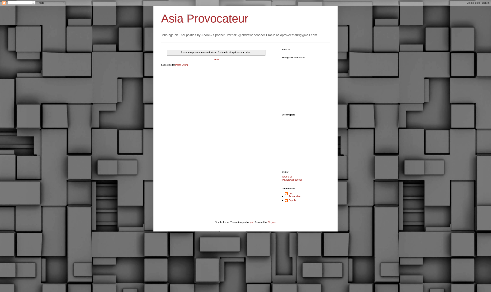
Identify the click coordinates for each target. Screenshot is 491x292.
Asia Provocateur (204, 18)
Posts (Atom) (182, 65)
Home (216, 59)
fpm (251, 222)
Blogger (272, 222)
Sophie (292, 200)
